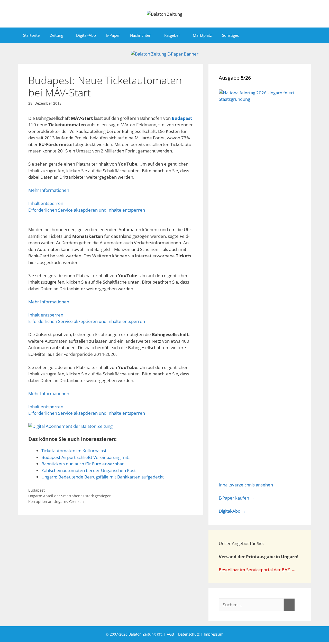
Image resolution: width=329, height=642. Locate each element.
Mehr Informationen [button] (48, 190)
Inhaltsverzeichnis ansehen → (248, 485)
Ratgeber (172, 35)
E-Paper (113, 35)
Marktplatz (202, 35)
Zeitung (56, 35)
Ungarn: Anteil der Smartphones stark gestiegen (70, 495)
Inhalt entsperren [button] (45, 203)
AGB (170, 634)
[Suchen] (289, 605)
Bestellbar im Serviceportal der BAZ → (257, 570)
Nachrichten (140, 35)
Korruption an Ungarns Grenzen (56, 501)
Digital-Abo (86, 35)
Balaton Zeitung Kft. (146, 634)
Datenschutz (189, 634)
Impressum (213, 634)
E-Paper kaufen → (236, 498)
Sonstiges (230, 35)
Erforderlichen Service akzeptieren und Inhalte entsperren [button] (86, 210)
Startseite (31, 35)
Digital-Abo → (232, 511)
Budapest (182, 118)
